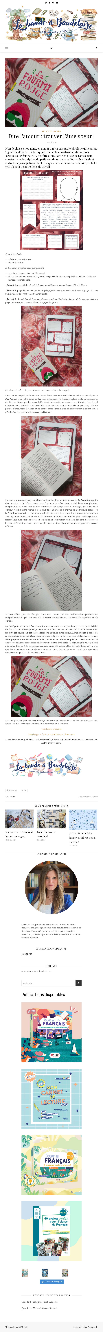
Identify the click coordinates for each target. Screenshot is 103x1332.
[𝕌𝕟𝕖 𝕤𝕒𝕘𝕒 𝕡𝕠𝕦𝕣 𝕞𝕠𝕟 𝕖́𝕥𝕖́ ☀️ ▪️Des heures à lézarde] (25, 1273)
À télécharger (12, 790)
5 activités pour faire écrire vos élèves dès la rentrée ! (82, 838)
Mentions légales (80, 1327)
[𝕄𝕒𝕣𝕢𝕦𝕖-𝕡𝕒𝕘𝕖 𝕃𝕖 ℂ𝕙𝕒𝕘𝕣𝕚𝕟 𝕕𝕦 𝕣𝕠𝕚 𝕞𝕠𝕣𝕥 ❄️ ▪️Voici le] (45, 1273)
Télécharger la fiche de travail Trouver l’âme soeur (51, 734)
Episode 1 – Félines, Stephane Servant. (39, 1308)
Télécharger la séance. (51, 728)
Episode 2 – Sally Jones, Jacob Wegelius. (39, 1301)
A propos (91, 1327)
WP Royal (23, 1327)
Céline (12, 796)
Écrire (23, 790)
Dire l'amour (53, 131)
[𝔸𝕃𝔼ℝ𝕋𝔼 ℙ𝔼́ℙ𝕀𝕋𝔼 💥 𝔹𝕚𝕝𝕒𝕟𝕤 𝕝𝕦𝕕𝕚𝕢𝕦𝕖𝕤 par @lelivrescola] (65, 1273)
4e (43, 131)
